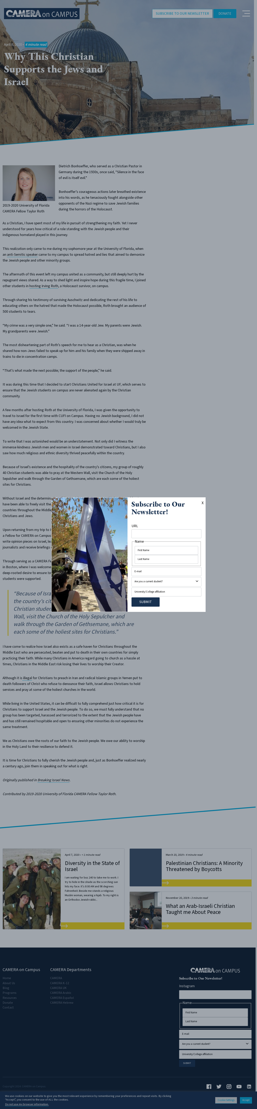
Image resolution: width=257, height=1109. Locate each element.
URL (135, 526)
